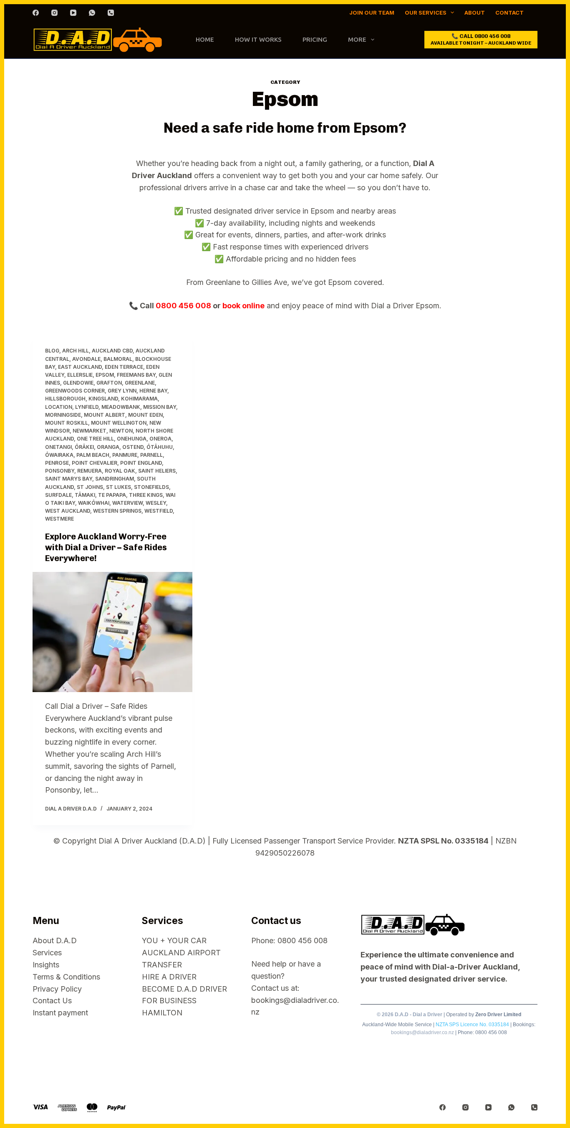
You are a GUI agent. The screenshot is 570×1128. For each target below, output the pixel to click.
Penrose (57, 463)
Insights (46, 964)
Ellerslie (80, 375)
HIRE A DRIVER (169, 976)
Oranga (108, 447)
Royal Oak (120, 471)
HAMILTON (162, 1012)
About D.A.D (55, 940)
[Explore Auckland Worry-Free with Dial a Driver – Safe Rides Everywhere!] (112, 632)
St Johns (90, 487)
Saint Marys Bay (68, 479)
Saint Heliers (157, 471)
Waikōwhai (93, 503)
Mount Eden (145, 415)
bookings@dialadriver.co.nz (422, 1032)
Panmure (124, 455)
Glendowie (78, 383)
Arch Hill (75, 350)
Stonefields (151, 487)
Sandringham (114, 479)
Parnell (151, 455)
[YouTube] (73, 13)
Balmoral (117, 359)
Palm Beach (92, 455)
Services (47, 952)
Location (58, 407)
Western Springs (117, 511)
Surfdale (58, 495)
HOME (205, 39)
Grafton (109, 383)
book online (243, 305)
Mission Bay (159, 407)
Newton (121, 431)
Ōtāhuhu (159, 447)
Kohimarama (139, 398)
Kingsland (103, 398)
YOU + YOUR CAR (174, 940)
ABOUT (474, 12)
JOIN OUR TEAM (371, 12)
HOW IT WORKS (258, 39)
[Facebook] (36, 13)
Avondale (86, 359)
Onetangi (58, 447)
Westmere (59, 519)
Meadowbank (120, 407)
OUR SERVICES (425, 12)
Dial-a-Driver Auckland (475, 966)
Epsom (105, 375)
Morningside (63, 415)
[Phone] (111, 13)
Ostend (133, 447)
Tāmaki (85, 495)
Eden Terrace (124, 367)
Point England (141, 463)
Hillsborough (65, 398)
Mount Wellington (118, 423)
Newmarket (89, 431)
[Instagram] (54, 13)
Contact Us (52, 1000)
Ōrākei (84, 447)
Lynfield (86, 407)
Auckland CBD (112, 350)
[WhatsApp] (92, 13)
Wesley (156, 503)
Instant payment (60, 1012)
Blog (52, 350)
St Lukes (118, 487)
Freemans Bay (136, 375)
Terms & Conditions (66, 976)
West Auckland (67, 511)
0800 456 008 (183, 305)
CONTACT (509, 12)
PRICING (315, 39)
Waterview (127, 503)
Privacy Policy (57, 988)
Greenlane (140, 383)
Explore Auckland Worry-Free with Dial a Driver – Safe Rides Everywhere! (106, 547)
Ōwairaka (59, 455)
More (357, 39)
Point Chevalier (94, 463)
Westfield (158, 511)
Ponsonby (59, 471)
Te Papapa (112, 495)
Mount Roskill (66, 423)
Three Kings (146, 495)
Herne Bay (153, 391)
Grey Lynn (122, 391)
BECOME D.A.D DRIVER (184, 988)
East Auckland (80, 367)
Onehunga (131, 439)
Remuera (89, 471)
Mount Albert (104, 415)
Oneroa (160, 439)
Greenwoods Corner (75, 391)
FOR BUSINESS (169, 1000)
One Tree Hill (95, 439)
